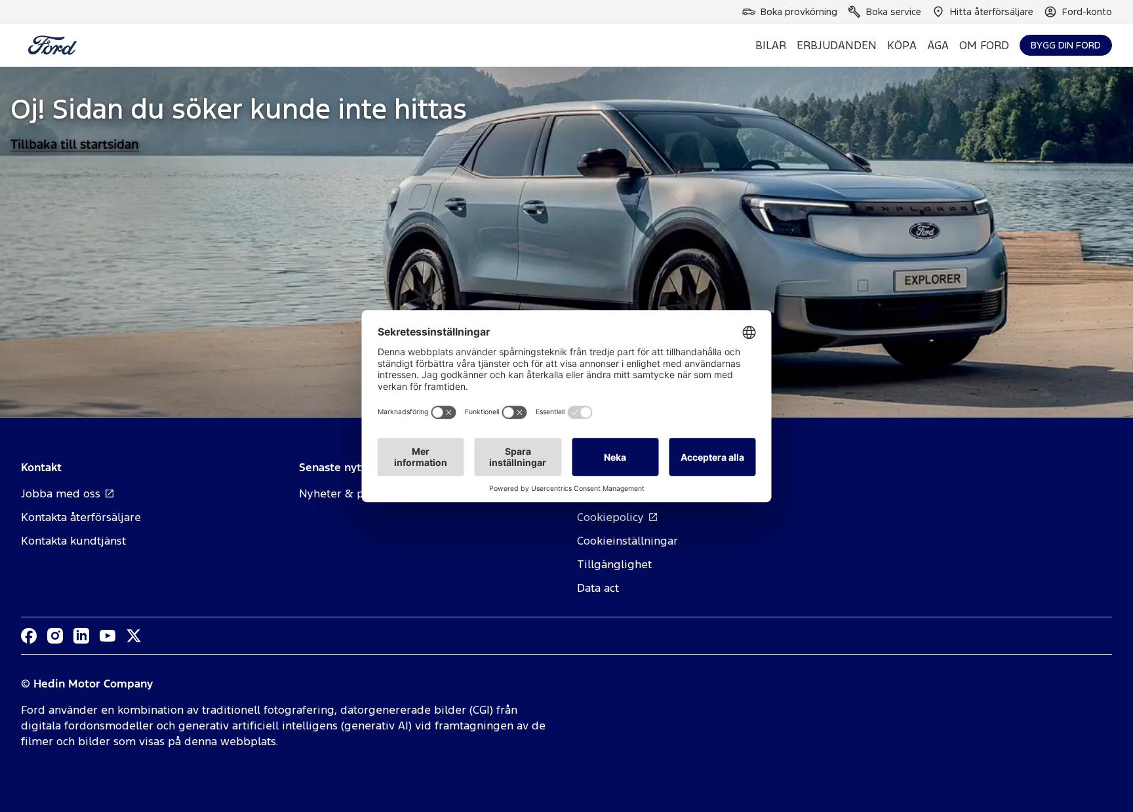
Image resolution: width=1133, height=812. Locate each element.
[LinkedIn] (81, 636)
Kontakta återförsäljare (81, 517)
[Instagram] (55, 636)
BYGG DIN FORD (1066, 45)
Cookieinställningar (627, 540)
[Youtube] (107, 636)
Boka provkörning (799, 11)
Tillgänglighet (614, 564)
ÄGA (938, 45)
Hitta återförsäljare (991, 11)
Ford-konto (1087, 11)
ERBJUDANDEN (837, 45)
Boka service (893, 11)
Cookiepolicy (610, 517)
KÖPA (902, 45)
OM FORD (984, 45)
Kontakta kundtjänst (73, 540)
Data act (598, 588)
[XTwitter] (134, 636)
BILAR (770, 45)
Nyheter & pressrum (353, 493)
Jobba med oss (60, 493)
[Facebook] (29, 636)
